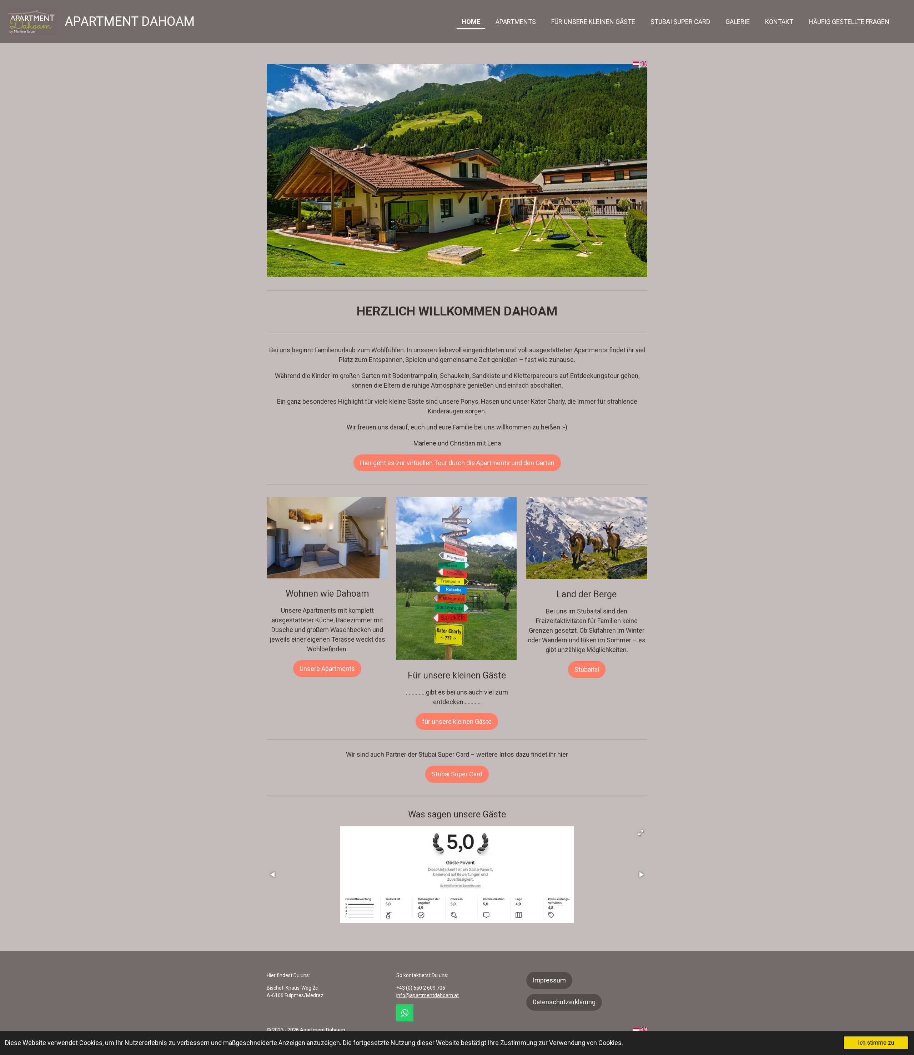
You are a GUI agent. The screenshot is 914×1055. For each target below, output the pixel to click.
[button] (641, 832)
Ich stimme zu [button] (876, 1042)
